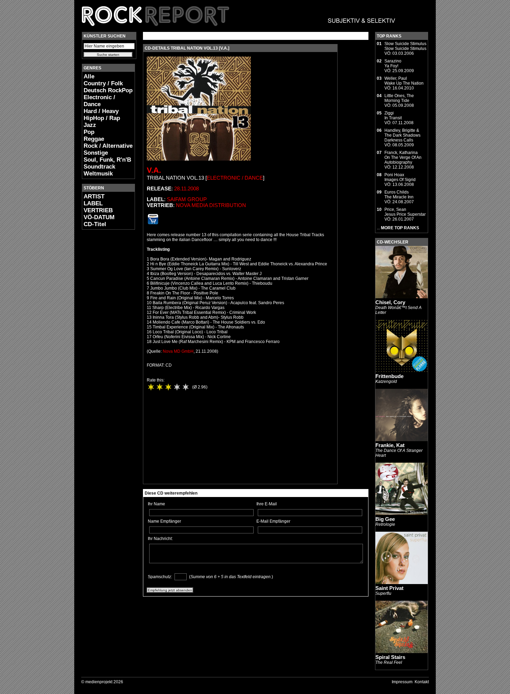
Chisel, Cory (390, 302)
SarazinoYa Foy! (392, 63)
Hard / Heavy (101, 111)
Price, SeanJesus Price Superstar (405, 212)
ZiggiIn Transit (393, 115)
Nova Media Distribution (211, 205)
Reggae (94, 139)
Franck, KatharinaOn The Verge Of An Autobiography (403, 157)
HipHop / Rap (102, 118)
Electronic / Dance (99, 101)
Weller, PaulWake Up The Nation (404, 81)
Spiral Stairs (390, 657)
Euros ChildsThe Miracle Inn (399, 194)
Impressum (402, 681)
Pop (89, 132)
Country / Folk (103, 83)
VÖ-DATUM (99, 217)
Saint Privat (389, 588)
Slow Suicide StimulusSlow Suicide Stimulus (405, 46)
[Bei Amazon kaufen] (153, 223)
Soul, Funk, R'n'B (107, 159)
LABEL (93, 203)
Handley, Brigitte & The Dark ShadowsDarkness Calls (402, 135)
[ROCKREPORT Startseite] (238, 29)
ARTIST (94, 196)
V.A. (154, 170)
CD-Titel (95, 224)
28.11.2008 (186, 188)
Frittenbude (389, 376)
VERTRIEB (98, 210)
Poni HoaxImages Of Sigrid (400, 177)
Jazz (90, 125)
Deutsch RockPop (108, 90)
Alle (89, 76)
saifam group (187, 199)
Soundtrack (99, 166)
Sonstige (96, 152)
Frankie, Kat (390, 445)
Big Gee (385, 519)
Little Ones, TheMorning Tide (399, 98)
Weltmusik (98, 173)
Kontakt (422, 681)
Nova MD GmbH (178, 351)
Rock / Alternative (108, 146)
